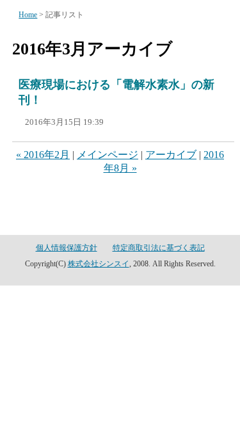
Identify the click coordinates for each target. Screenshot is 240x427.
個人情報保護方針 (66, 247)
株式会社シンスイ (98, 263)
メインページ (107, 154)
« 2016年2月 (43, 154)
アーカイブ (170, 154)
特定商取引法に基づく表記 (159, 247)
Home (28, 14)
